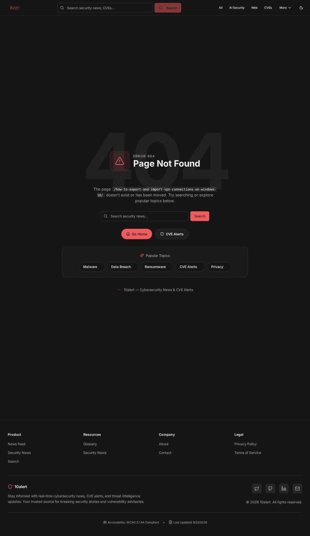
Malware (90, 267)
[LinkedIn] (284, 488)
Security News (19, 453)
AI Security (237, 7)
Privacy (217, 267)
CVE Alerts (175, 234)
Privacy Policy (245, 444)
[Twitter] (257, 488)
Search (199, 216)
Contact (165, 453)
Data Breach (121, 267)
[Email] (297, 488)
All (221, 7)
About (164, 444)
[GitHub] (270, 488)
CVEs (268, 7)
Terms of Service (247, 453)
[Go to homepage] (15, 7)
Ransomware (155, 267)
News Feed (16, 444)
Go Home (139, 234)
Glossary (90, 444)
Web (254, 7)
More (283, 7)
